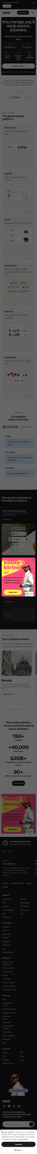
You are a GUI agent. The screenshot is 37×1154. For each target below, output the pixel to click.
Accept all (18, 1144)
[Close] (33, 559)
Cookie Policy (23, 1139)
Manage (17, 1150)
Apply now (13, 592)
